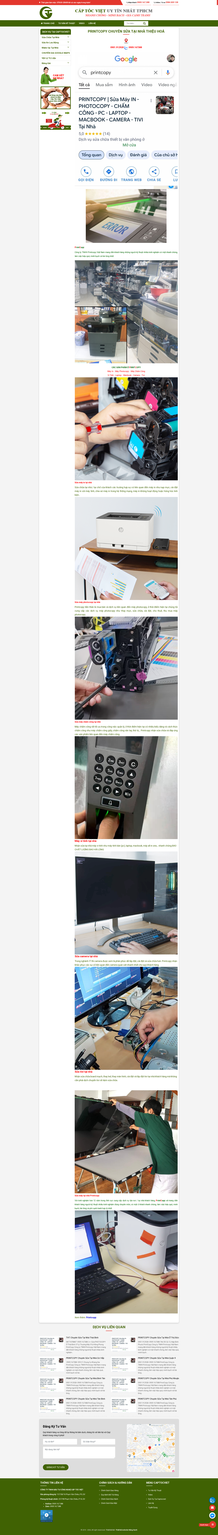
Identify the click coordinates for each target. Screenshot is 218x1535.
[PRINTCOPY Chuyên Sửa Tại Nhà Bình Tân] (51, 1384)
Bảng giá (46, 63)
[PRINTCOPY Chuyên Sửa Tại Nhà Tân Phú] (123, 1404)
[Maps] (151, 1448)
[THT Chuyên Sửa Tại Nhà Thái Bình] (51, 1343)
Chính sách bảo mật (109, 1503)
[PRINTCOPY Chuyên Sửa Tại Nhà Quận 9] (123, 1364)
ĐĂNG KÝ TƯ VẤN (56, 1467)
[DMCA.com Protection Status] (46, 1516)
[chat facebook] (212, 1515)
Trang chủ (48, 23)
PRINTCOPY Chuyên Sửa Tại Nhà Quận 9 (157, 1358)
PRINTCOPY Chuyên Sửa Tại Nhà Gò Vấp (85, 1358)
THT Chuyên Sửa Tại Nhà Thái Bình (82, 1337)
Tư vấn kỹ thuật (66, 23)
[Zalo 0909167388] (212, 1500)
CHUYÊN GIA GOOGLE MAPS (56, 53)
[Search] (144, 23)
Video (82, 23)
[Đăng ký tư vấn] (212, 1508)
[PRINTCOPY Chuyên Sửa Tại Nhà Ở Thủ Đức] (123, 1343)
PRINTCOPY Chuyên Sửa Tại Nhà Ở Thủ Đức (158, 1337)
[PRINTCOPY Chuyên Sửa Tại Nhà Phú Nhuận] (123, 1384)
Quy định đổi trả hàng (110, 1495)
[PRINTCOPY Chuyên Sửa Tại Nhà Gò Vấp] (51, 1364)
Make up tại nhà (50, 47)
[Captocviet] (46, 12)
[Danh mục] (212, 1524)
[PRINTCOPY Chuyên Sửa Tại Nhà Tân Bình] (51, 1404)
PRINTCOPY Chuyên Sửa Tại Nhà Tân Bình (85, 1399)
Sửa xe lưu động (50, 42)
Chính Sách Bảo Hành (109, 1499)
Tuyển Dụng (152, 1507)
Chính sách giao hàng (109, 1490)
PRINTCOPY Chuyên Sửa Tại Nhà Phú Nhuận (158, 1378)
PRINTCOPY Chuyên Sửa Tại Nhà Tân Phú (157, 1399)
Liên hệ (92, 23)
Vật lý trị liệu (49, 58)
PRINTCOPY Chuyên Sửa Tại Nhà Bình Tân (85, 1378)
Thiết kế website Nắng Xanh (126, 1530)
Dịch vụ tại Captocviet (157, 1499)
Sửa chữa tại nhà (50, 37)
